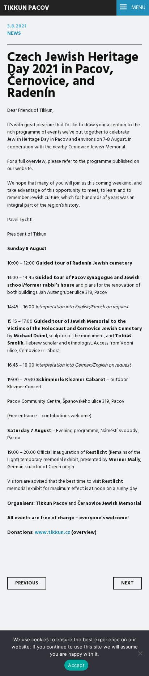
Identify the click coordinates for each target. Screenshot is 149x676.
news (14, 33)
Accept (76, 665)
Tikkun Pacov (26, 8)
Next (127, 583)
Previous (26, 583)
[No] (140, 653)
